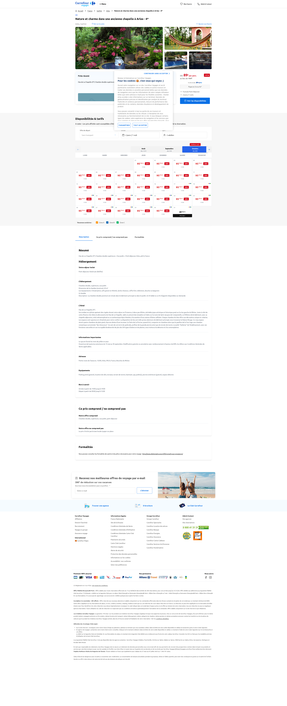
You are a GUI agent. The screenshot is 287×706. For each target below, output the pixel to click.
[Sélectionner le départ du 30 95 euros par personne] (163, 212)
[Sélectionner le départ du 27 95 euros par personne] (104, 212)
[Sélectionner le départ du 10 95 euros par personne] (182, 176)
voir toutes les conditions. (100, 585)
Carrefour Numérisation (155, 548)
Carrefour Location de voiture (157, 526)
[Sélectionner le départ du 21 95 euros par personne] (124, 200)
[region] (143, 100)
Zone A (101, 222)
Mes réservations (189, 522)
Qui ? (164, 130)
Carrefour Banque (153, 530)
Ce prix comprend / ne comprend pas (112, 237)
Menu (103, 4)
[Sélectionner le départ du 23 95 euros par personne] (163, 200)
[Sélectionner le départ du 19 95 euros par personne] (85, 200)
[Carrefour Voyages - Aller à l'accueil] (85, 4)
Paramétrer (124, 125)
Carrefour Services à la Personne (158, 544)
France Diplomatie (117, 519)
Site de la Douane (117, 522)
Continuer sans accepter (156, 73)
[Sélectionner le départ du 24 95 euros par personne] (182, 200)
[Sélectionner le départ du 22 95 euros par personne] (143, 200)
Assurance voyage (81, 533)
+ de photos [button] (200, 60)
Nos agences (187, 519)
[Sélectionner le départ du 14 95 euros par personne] (124, 188)
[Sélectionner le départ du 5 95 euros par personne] (85, 176)
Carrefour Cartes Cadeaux (156, 540)
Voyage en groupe (81, 530)
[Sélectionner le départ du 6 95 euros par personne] (104, 176)
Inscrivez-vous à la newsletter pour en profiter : (92, 486)
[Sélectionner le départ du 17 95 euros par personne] (182, 188)
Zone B (112, 222)
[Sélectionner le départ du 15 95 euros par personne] (143, 188)
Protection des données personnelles (124, 554)
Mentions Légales (117, 547)
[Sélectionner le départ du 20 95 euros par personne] (104, 200)
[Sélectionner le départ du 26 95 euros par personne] (85, 212)
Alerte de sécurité (117, 550)
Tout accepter (140, 125)
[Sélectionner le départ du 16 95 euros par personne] (163, 188)
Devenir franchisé (81, 522)
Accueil (80, 11)
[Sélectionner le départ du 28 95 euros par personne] (124, 212)
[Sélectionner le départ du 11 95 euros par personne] (202, 176)
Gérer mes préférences (119, 565)
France (90, 11)
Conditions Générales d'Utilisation (123, 530)
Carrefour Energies (153, 533)
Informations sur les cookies (120, 557)
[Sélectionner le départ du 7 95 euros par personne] (124, 176)
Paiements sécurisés (118, 540)
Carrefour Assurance (154, 537)
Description (84, 237)
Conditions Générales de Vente (122, 526)
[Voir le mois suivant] (209, 149)
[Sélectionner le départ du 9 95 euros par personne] (163, 176)
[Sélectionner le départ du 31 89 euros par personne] (182, 211)
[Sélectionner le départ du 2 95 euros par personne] (163, 164)
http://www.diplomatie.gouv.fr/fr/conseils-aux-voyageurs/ (162, 454)
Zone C (122, 222)
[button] (119, 48)
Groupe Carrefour (153, 519)
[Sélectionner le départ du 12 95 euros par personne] (85, 188)
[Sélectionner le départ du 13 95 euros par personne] (104, 188)
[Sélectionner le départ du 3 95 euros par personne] (182, 164)
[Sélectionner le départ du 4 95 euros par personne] (202, 164)
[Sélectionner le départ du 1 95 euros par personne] (143, 164)
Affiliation (78, 519)
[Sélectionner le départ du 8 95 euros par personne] (143, 176)
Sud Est (99, 11)
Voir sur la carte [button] (98, 24)
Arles (108, 11)
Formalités (139, 237)
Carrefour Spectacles (154, 522)
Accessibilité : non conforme (121, 561)
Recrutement (79, 526)
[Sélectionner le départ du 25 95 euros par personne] (202, 200)
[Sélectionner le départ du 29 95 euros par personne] (143, 212)
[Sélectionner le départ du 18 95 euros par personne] (202, 188)
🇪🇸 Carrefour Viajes (81, 541)
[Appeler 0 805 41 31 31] (197, 527)
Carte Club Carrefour (118, 543)
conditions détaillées (162, 619)
